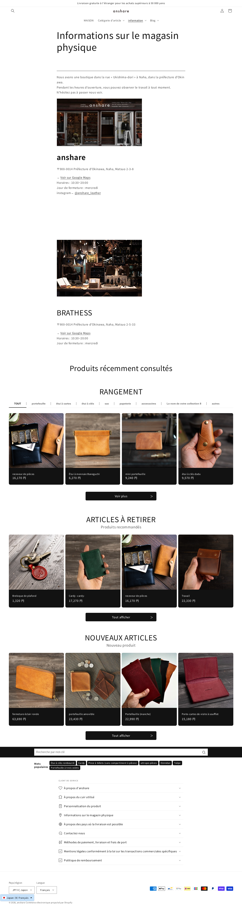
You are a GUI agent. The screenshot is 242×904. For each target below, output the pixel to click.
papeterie (125, 403)
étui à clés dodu (191, 474)
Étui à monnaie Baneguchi (84, 474)
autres (216, 403)
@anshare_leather (88, 193)
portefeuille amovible (81, 714)
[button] (13, 11)
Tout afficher (121, 617)
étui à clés (88, 403)
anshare (21, 902)
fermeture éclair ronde (25, 714)
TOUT (17, 403)
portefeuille (39, 403)
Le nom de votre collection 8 (184, 403)
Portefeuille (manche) (138, 714)
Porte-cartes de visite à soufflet (200, 714)
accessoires (149, 403)
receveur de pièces (23, 474)
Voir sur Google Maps (75, 177)
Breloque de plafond (24, 595)
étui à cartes (63, 403)
